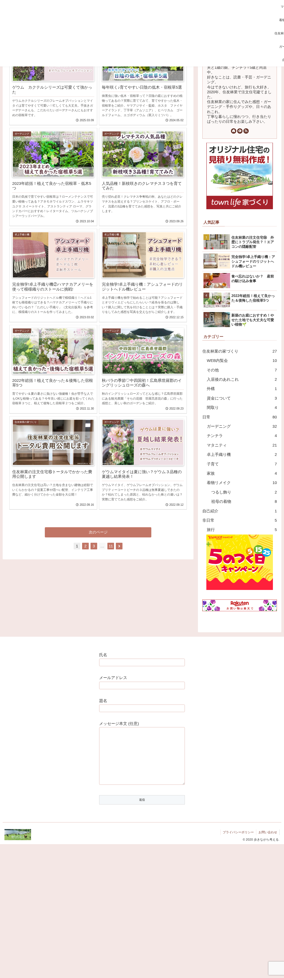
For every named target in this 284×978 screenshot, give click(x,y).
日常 (239, 417)
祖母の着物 (244, 501)
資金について (242, 398)
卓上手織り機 (242, 454)
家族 (242, 473)
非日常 (239, 520)
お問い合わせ (267, 832)
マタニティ (242, 445)
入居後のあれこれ (242, 379)
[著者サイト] (233, 131)
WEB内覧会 (242, 360)
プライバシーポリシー (238, 832)
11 (111, 546)
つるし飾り (244, 492)
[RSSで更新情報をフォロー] (246, 131)
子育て (242, 464)
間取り (242, 407)
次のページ (98, 532)
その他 (242, 370)
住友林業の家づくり (239, 351)
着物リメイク (242, 482)
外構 (242, 389)
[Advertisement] (136, 33)
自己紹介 (239, 511)
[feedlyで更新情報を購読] (240, 131)
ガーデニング (242, 426)
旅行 (242, 529)
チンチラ (242, 435)
